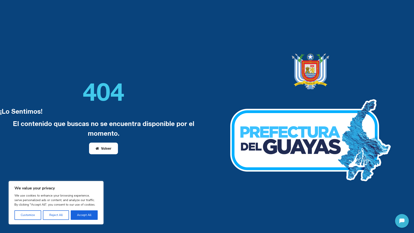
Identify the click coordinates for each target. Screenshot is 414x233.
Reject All (56, 215)
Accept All (84, 215)
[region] (56, 202)
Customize (28, 215)
